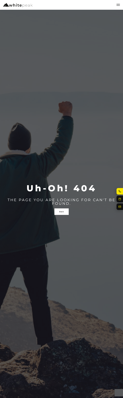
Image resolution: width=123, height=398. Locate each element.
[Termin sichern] (120, 199)
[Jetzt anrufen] (120, 191)
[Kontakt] (120, 206)
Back (61, 212)
